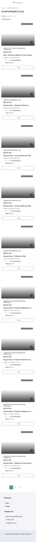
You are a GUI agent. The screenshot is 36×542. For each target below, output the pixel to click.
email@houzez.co (11, 523)
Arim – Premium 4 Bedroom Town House (17, 55)
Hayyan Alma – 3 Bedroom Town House (17, 463)
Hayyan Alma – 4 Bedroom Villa (14, 256)
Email (18, 67)
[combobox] (13, 16)
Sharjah (7, 506)
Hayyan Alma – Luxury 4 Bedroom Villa (17, 206)
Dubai (7, 503)
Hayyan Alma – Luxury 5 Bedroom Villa (17, 156)
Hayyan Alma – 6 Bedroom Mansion (16, 105)
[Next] (24, 487)
